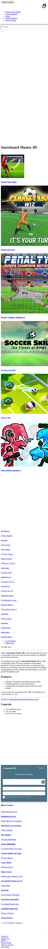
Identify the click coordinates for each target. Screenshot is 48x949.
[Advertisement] (24, 501)
